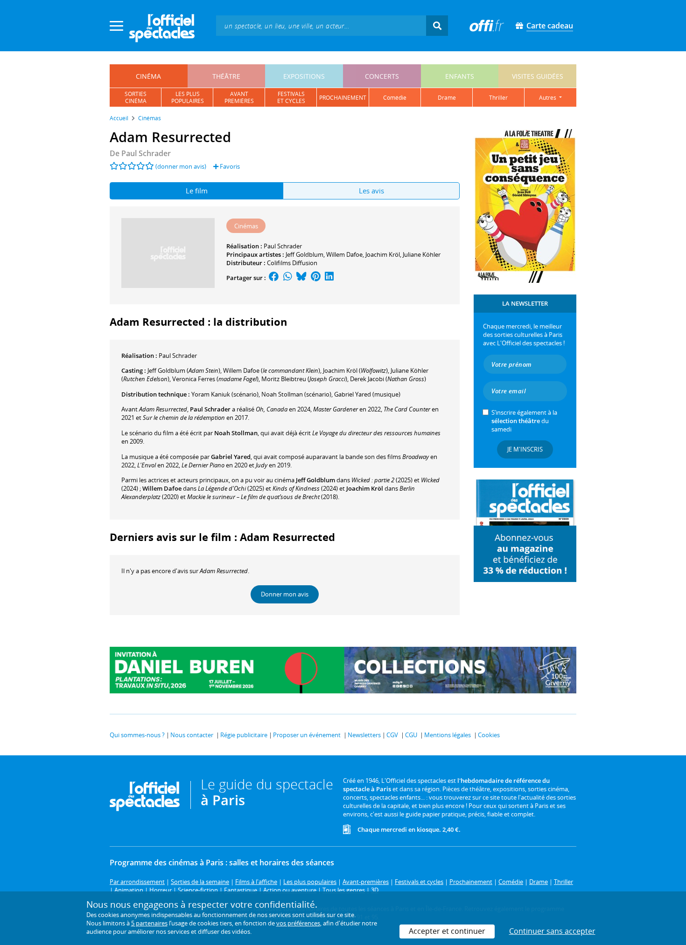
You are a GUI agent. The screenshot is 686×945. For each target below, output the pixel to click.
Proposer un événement (307, 735)
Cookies (489, 735)
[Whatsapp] (288, 278)
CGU (411, 735)
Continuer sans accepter (552, 931)
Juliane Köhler (422, 254)
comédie (394, 98)
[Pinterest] (315, 278)
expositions (304, 76)
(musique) (367, 394)
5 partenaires (149, 923)
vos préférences (298, 923)
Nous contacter (191, 735)
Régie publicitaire (243, 735)
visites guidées (537, 76)
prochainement (342, 98)
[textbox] (321, 25)
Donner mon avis (284, 594)
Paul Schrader (283, 246)
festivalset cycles (291, 97)
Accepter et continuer (447, 931)
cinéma (148, 76)
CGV (392, 735)
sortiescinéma (136, 97)
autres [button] (548, 98)
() (183, 370)
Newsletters (364, 735)
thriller (498, 98)
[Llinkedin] (329, 278)
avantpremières (239, 97)
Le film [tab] (197, 190)
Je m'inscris (525, 449)
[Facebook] (273, 278)
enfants (459, 76)
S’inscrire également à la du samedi (524, 420)
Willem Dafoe (344, 254)
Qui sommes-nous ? (137, 735)
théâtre (226, 76)
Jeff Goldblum (304, 254)
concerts (382, 76)
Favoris (229, 166)
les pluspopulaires (187, 97)
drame (447, 98)
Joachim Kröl (382, 254)
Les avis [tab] (371, 190)
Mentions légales (447, 735)
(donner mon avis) (180, 166)
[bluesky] (301, 278)
